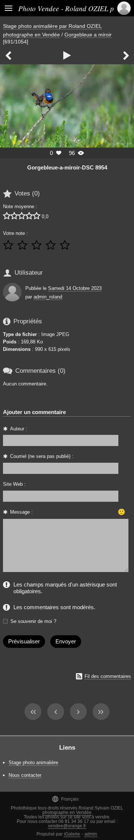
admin (90, 834)
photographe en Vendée (67, 812)
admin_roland (48, 297)
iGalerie (72, 834)
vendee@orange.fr (67, 826)
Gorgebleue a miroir (88, 35)
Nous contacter (25, 775)
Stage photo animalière (33, 762)
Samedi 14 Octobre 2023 (75, 288)
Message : (21, 512)
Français (65, 798)
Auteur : (18, 429)
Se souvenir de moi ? (33, 621)
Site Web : (14, 484)
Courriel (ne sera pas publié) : (41, 456)
